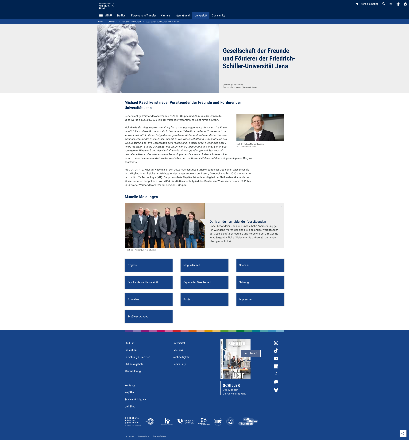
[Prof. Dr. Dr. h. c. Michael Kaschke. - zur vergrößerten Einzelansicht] (260, 127)
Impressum (129, 436)
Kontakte (130, 385)
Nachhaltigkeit (181, 357)
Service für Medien (135, 399)
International (182, 15)
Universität (201, 15)
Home (100, 21)
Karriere (165, 15)
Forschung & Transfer (143, 15)
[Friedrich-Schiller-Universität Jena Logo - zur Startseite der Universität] (107, 6)
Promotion (131, 350)
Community (218, 15)
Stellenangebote (134, 364)
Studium (121, 15)
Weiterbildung (133, 371)
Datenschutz (143, 436)
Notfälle (129, 392)
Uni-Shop (130, 406)
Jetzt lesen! (250, 353)
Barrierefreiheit (159, 436)
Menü (108, 15)
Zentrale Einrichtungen (131, 21)
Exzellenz (178, 350)
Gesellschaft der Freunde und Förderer (162, 21)
